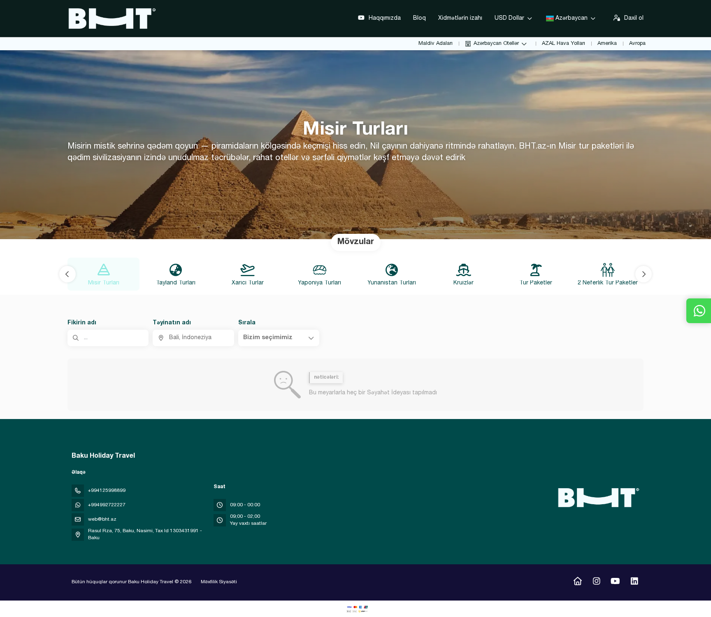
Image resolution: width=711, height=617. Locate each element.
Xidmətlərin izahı (460, 18)
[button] (67, 274)
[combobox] (193, 338)
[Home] (577, 582)
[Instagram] (596, 582)
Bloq (419, 18)
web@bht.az (102, 519)
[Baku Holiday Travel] (597, 497)
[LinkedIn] (634, 582)
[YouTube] (615, 582)
